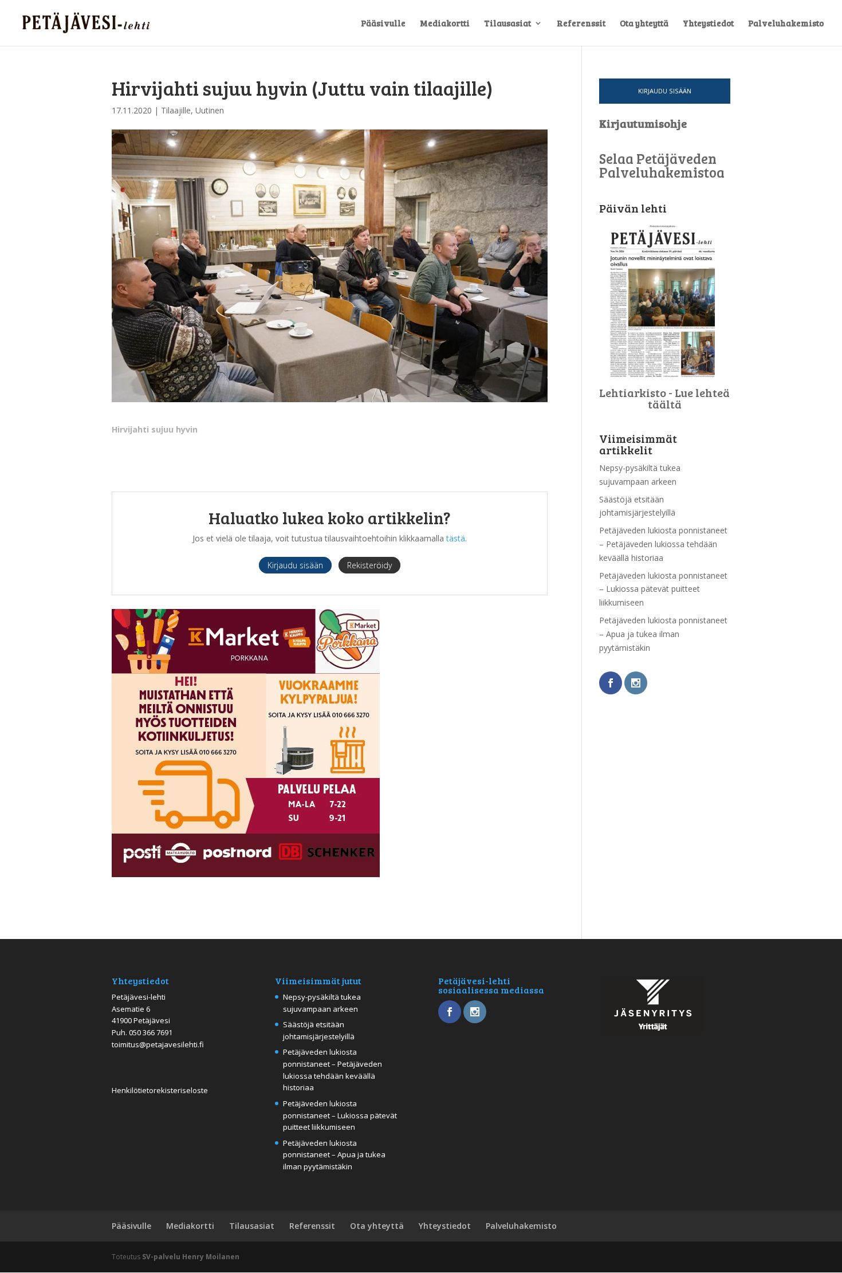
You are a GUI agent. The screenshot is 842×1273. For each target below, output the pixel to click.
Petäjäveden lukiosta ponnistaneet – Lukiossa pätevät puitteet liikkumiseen (663, 589)
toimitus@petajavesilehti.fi (158, 1044)
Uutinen (209, 110)
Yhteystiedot (708, 24)
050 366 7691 (150, 1032)
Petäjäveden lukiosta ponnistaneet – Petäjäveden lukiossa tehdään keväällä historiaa (663, 544)
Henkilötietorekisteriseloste (160, 1090)
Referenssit (581, 24)
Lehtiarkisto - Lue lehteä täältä (664, 398)
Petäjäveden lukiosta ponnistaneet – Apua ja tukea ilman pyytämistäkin (663, 634)
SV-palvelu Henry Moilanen (190, 1257)
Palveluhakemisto (786, 24)
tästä (455, 538)
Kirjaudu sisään (664, 91)
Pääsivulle (383, 24)
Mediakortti (445, 24)
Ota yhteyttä (644, 24)
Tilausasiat (507, 24)
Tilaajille (176, 110)
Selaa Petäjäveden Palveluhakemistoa (662, 165)
